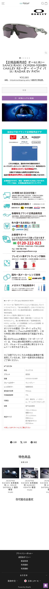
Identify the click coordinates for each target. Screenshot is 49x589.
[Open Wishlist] (45, 585)
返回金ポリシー (24, 557)
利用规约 (24, 565)
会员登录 (24, 575)
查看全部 (24, 462)
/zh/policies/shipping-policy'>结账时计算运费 (26, 80)
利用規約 (24, 569)
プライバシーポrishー (24, 553)
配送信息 (24, 561)
